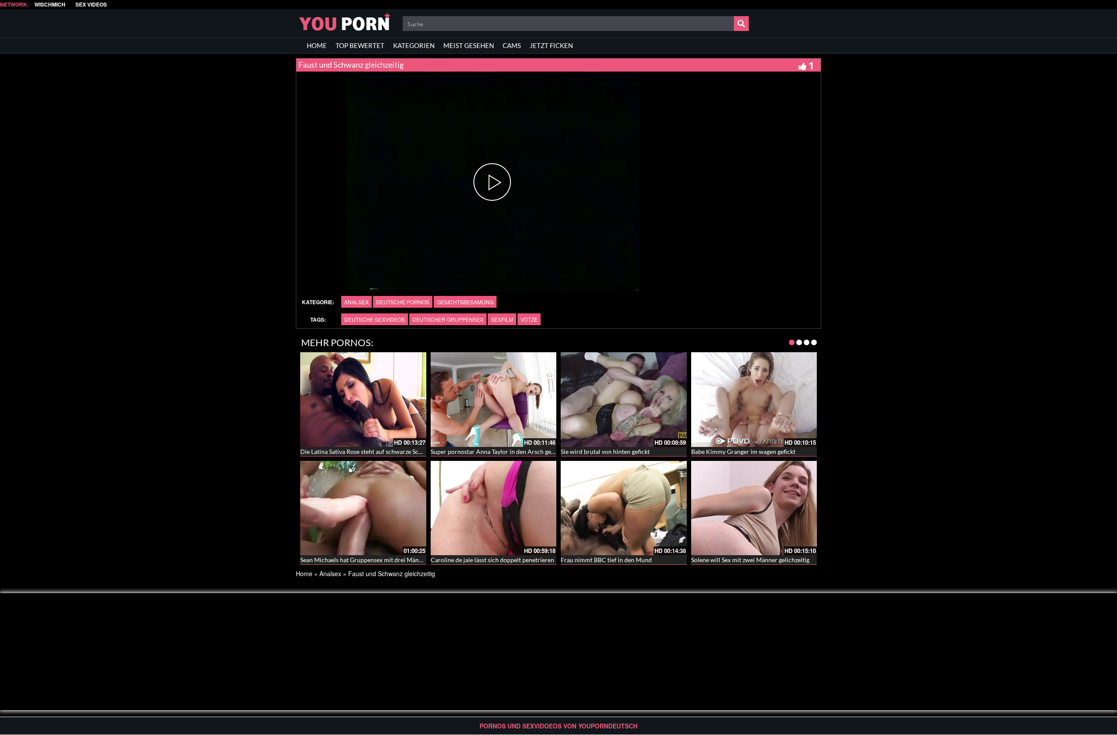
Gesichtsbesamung (465, 302)
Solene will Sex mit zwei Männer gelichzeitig (750, 559)
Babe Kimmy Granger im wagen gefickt (743, 451)
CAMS (512, 45)
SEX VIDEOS (91, 4)
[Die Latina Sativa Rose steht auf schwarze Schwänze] (363, 399)
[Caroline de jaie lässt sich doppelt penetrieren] (494, 508)
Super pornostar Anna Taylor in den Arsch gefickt (497, 451)
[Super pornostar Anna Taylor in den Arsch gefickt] (494, 399)
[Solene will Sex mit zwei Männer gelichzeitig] (754, 508)
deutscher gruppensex (447, 319)
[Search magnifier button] (741, 23)
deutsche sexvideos (374, 319)
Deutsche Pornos (402, 302)
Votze (529, 319)
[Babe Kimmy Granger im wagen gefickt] (754, 399)
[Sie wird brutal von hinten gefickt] (624, 399)
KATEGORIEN (414, 45)
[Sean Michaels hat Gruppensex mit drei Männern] (363, 508)
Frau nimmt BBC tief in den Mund (606, 559)
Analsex (356, 302)
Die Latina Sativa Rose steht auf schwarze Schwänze (369, 451)
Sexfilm (502, 319)
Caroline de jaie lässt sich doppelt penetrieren (492, 559)
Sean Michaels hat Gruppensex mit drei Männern (366, 559)
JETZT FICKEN (551, 45)
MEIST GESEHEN (468, 45)
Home (304, 573)
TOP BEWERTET (360, 45)
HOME (317, 45)
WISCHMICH (49, 4)
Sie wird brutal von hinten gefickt (605, 451)
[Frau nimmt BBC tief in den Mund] (624, 508)
